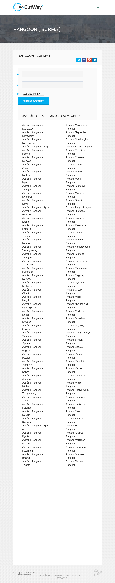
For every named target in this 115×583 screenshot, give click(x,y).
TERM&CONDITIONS (61, 575)
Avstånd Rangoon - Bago (35, 146)
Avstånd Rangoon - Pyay (35, 207)
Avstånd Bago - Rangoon (79, 146)
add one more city (33, 94)
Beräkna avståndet (33, 101)
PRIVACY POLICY (77, 575)
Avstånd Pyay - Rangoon (79, 207)
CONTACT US (62, 578)
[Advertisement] (57, 495)
